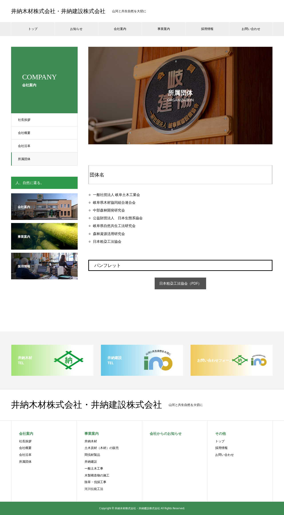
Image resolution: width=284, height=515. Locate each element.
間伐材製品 (92, 454)
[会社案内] (44, 217)
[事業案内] (44, 247)
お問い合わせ (251, 29)
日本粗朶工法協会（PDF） (180, 283)
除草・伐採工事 (95, 482)
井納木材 (91, 441)
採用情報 (207, 29)
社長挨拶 (24, 119)
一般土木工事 (94, 468)
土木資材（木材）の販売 (102, 448)
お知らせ (76, 29)
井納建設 (91, 461)
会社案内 (120, 29)
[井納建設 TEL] (142, 374)
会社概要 (24, 133)
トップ (32, 29)
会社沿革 (24, 146)
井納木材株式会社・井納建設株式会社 (58, 11)
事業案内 (164, 29)
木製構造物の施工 (97, 475)
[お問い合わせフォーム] (232, 374)
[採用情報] (44, 276)
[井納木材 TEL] (52, 374)
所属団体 (24, 159)
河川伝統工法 (94, 489)
